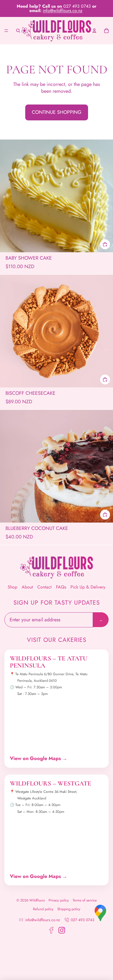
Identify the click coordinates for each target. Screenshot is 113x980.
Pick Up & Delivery (87, 587)
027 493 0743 (82, 920)
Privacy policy (59, 900)
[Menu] (6, 30)
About (27, 587)
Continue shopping (56, 112)
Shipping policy (68, 909)
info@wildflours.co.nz (62, 10)
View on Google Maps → (38, 758)
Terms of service (85, 900)
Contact (44, 587)
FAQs (61, 587)
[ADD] (105, 244)
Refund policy (43, 909)
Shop (12, 587)
